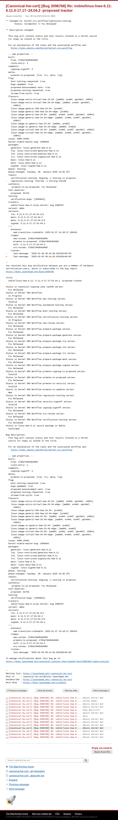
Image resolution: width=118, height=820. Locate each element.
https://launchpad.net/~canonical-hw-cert (47, 673)
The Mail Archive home (21, 766)
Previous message (17, 690)
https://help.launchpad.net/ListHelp (44, 682)
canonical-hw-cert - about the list (26, 775)
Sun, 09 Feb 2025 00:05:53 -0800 (40, 16)
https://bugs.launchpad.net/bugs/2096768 (30, 271)
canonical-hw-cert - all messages (27, 771)
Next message (100, 690)
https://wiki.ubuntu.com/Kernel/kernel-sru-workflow (41, 48)
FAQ (57, 813)
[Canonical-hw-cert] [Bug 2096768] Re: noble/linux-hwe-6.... (45, 698)
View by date (71, 690)
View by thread (45, 690)
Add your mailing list (41, 813)
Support (67, 813)
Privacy (78, 813)
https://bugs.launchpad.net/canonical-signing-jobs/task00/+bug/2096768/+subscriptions (57, 661)
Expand (13, 780)
